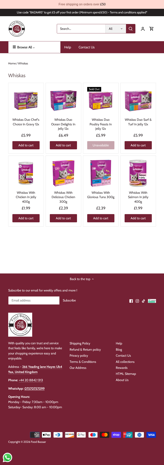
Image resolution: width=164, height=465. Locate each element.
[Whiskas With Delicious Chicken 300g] (63, 173)
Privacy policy (79, 355)
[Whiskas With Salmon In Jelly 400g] (138, 173)
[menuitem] (34, 47)
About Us (122, 380)
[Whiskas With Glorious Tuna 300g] (100, 173)
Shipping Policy (80, 343)
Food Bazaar (38, 442)
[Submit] (130, 28)
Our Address (78, 368)
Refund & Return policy (85, 349)
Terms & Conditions (83, 362)
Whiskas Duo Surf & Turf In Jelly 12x (138, 122)
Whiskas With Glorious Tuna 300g (100, 195)
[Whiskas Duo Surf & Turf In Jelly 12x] (138, 100)
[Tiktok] (143, 300)
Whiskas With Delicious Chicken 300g (63, 197)
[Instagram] (137, 300)
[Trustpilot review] (152, 300)
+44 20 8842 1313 (31, 380)
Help (119, 343)
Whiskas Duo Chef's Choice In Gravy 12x (25, 122)
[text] (82, 4)
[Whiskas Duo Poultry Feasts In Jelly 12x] (100, 100)
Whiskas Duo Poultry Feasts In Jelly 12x (101, 124)
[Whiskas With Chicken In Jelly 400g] (26, 173)
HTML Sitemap (126, 374)
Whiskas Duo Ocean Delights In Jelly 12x (63, 124)
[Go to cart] (151, 28)
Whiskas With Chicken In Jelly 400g (26, 197)
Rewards (122, 368)
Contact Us (123, 355)
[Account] (142, 28)
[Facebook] (131, 300)
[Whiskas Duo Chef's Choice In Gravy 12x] (26, 100)
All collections (125, 362)
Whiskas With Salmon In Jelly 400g (138, 197)
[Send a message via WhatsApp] (7, 457)
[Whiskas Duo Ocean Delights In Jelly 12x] (63, 100)
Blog (119, 349)
